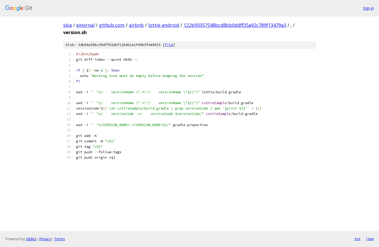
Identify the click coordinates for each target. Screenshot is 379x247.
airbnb (136, 25)
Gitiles (31, 238)
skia (67, 25)
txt (357, 238)
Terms (59, 238)
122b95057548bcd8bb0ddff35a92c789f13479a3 (235, 25)
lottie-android (163, 25)
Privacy (45, 238)
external (85, 25)
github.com (112, 25)
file (169, 45)
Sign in (368, 8)
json (370, 238)
